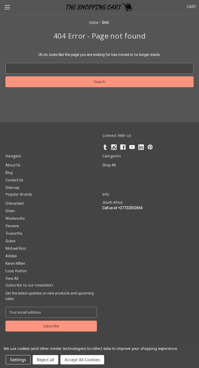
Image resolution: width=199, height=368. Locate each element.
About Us (12, 165)
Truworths (13, 233)
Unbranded (14, 203)
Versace (12, 226)
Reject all (45, 360)
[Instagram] (114, 147)
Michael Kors (15, 248)
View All (11, 278)
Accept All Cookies (82, 360)
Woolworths (15, 218)
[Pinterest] (150, 147)
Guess (10, 241)
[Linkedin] (141, 147)
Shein (10, 211)
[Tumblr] (105, 147)
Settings (18, 360)
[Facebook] (123, 147)
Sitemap (12, 188)
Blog (9, 173)
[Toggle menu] (7, 7)
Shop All (109, 165)
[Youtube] (132, 147)
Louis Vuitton (16, 271)
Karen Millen (15, 263)
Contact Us (14, 180)
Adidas (11, 256)
